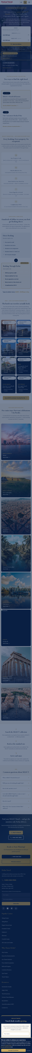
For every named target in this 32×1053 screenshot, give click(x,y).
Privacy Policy (8, 1045)
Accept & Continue (13, 1050)
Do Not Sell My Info (5, 1047)
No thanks (29, 1050)
